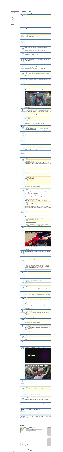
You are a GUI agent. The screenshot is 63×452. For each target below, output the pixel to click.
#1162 (20, 271)
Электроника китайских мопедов (28, 445)
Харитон (23, 53)
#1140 (20, 33)
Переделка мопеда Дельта (25, 9)
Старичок (23, 28)
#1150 (20, 125)
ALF (21, 445)
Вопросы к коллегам (27, 443)
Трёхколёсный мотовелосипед (31, 427)
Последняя (50, 416)
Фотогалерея (13, 18)
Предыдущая (37, 416)
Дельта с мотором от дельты (30, 444)
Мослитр (23, 85)
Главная (15, 9)
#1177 (20, 408)
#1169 (20, 324)
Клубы (12, 19)
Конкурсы (20, 9)
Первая (34, 416)
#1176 (20, 402)
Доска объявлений (13, 20)
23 (40, 416)
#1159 (20, 226)
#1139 (20, 27)
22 (39, 416)
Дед (22, 15)
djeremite (22, 429)
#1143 (20, 52)
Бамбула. (23, 34)
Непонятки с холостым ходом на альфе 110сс (31, 430)
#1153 (20, 144)
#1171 (20, 340)
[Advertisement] (36, 23)
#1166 (20, 297)
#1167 (20, 309)
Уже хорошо (22, 59)
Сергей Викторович (23, 427)
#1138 (20, 14)
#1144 (20, 58)
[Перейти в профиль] (22, 35)
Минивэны (31, 450)
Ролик (21, 428)
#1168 (20, 318)
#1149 (20, 108)
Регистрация (13, 12)
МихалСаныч (22, 444)
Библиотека (13, 21)
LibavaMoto (22, 409)
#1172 (20, 346)
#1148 (20, 84)
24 (41, 416)
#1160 (20, 250)
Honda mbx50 (27, 428)
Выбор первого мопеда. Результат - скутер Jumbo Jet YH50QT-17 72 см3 (34, 429)
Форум (17, 9)
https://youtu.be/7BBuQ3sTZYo (35, 54)
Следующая (47, 416)
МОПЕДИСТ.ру (29, 449)
